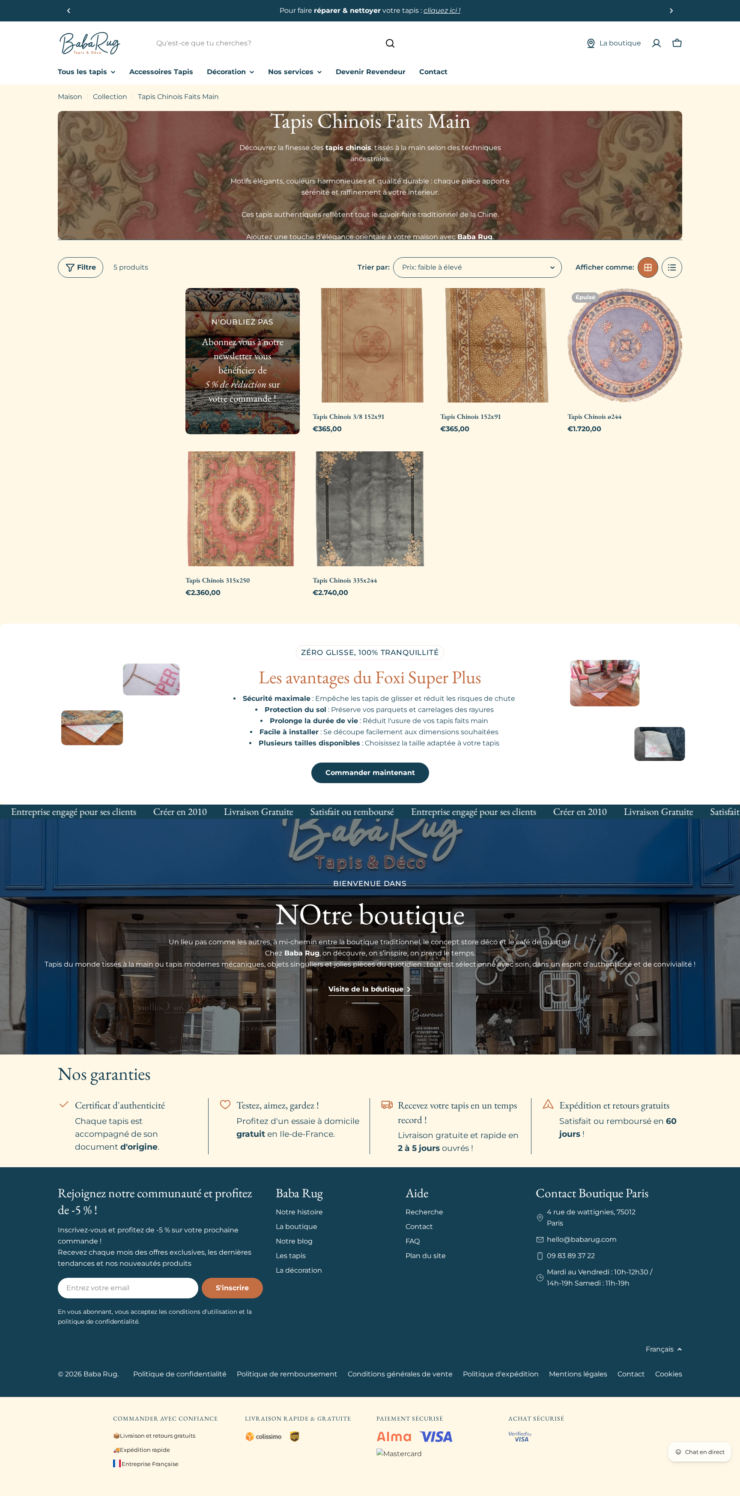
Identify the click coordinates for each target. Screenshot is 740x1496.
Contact (631, 1374)
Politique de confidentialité (180, 1374)
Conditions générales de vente (400, 1374)
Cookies (668, 1374)
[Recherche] (390, 43)
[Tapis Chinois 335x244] (370, 508)
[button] (69, 11)
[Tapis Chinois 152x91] (497, 345)
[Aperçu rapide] (415, 307)
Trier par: (374, 267)
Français (660, 1349)
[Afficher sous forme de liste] (672, 267)
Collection (110, 97)
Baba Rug (100, 1374)
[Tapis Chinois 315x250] (242, 508)
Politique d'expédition (501, 1374)
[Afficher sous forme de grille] (648, 267)
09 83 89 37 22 (571, 1256)
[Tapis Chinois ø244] (624, 345)
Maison (70, 97)
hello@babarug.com (582, 1239)
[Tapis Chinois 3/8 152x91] (370, 345)
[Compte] (656, 43)
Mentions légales (578, 1374)
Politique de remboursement (287, 1374)
